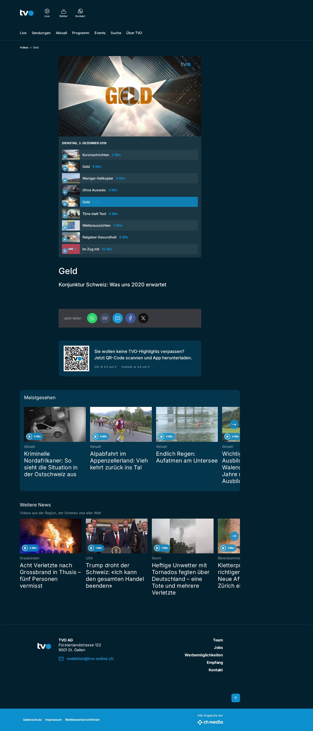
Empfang (215, 662)
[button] (105, 318)
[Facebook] (130, 318)
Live (23, 33)
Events (100, 33)
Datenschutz (32, 719)
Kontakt (216, 670)
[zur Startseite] (27, 13)
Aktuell (61, 33)
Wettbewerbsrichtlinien (82, 719)
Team (218, 640)
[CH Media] (210, 721)
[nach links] (25, 424)
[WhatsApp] (92, 318)
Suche (116, 33)
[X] (143, 318)
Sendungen (41, 33)
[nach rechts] (234, 424)
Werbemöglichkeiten (204, 655)
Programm (80, 33)
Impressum (53, 719)
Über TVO (134, 33)
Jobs (218, 647)
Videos (24, 47)
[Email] (118, 318)
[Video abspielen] (130, 96)
